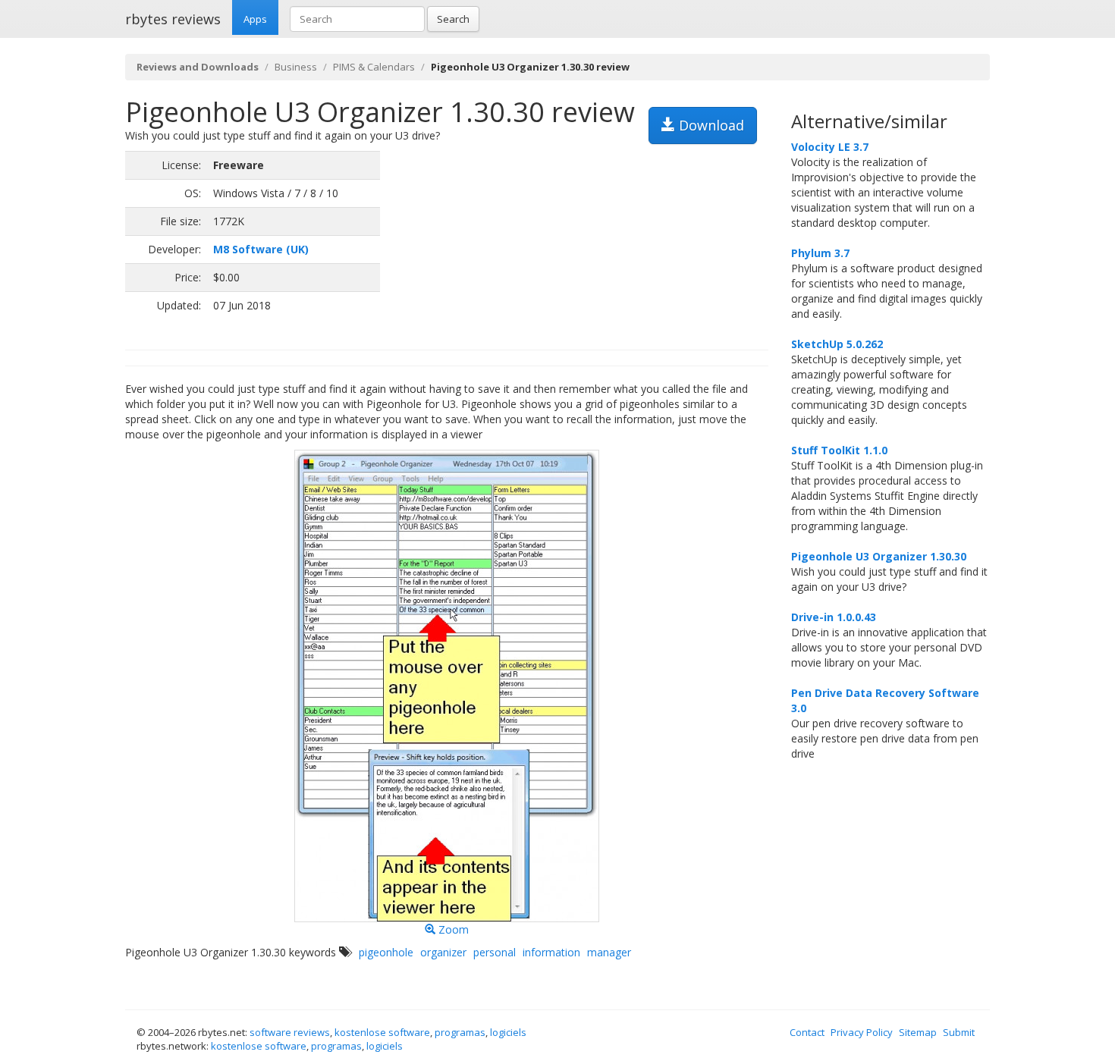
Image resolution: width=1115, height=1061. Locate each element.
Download (709, 125)
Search (453, 19)
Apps (255, 19)
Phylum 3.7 (820, 253)
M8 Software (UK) (261, 249)
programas (460, 1032)
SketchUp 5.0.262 (837, 344)
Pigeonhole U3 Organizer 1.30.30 (878, 556)
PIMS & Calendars (374, 67)
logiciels (508, 1032)
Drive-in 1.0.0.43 (833, 617)
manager (609, 952)
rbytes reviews (173, 19)
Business (296, 67)
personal (494, 952)
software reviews (290, 1032)
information (551, 952)
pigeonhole (386, 952)
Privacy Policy (862, 1032)
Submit (959, 1032)
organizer (443, 952)
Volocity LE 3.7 (829, 147)
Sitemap (918, 1032)
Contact (807, 1032)
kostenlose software (382, 1032)
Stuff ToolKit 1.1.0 (839, 450)
